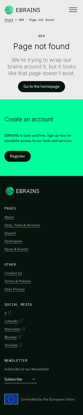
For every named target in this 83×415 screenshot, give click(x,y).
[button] (72, 9)
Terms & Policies (17, 281)
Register (17, 156)
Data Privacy (14, 289)
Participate (13, 241)
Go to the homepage (41, 86)
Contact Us (13, 273)
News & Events (16, 249)
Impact (10, 233)
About (9, 217)
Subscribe (13, 379)
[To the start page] (22, 9)
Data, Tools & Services (22, 225)
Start (8, 20)
